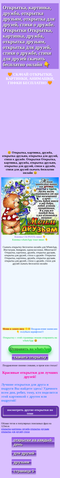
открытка (6, 429)
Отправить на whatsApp (30, 349)
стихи (27, 431)
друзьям (45, 429)
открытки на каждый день (33, 442)
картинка (16, 429)
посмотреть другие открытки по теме (30, 411)
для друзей (24, 453)
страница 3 (24, 471)
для (13, 431)
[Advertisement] (30, 118)
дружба (26, 429)
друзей (19, 431)
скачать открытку (30, 357)
